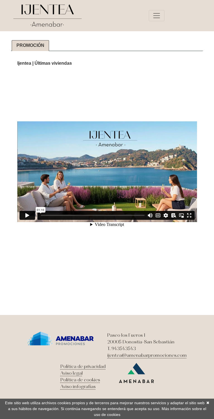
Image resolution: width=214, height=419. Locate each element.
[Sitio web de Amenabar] (136, 372)
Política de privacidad (83, 366)
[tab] (30, 45)
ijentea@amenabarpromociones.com (147, 355)
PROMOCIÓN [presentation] (30, 45)
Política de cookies (80, 379)
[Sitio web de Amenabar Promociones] (60, 338)
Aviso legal (71, 373)
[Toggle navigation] (156, 15)
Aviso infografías (78, 386)
